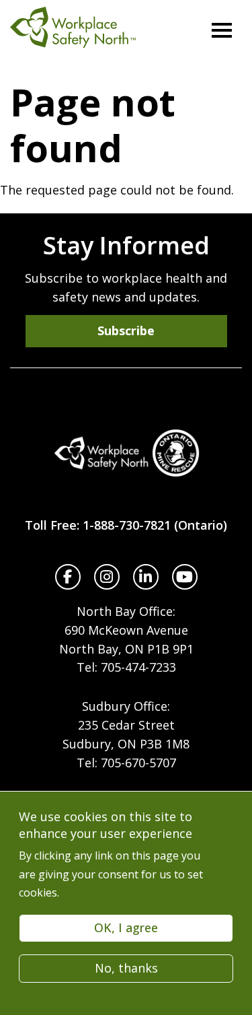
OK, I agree (126, 927)
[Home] (126, 453)
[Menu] (222, 30)
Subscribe (126, 330)
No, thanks (126, 968)
